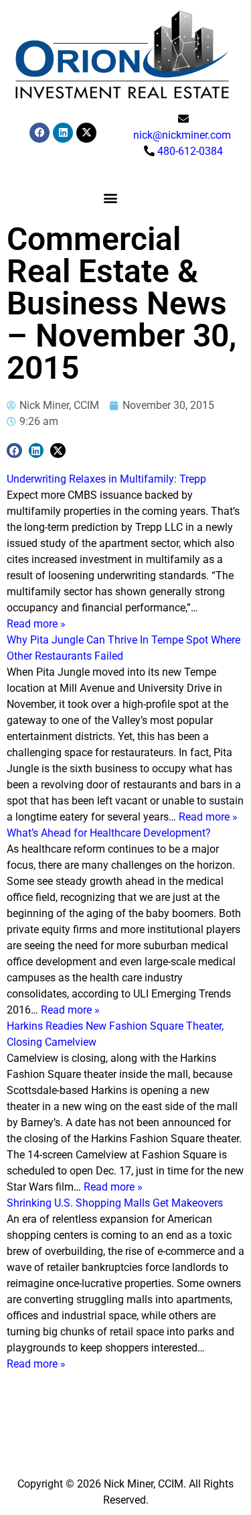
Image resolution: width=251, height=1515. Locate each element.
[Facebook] (39, 133)
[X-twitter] (86, 133)
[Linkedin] (63, 133)
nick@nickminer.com (182, 135)
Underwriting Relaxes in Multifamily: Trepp (106, 479)
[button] (111, 198)
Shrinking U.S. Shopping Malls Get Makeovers (115, 1203)
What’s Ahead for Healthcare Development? (109, 833)
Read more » (36, 623)
